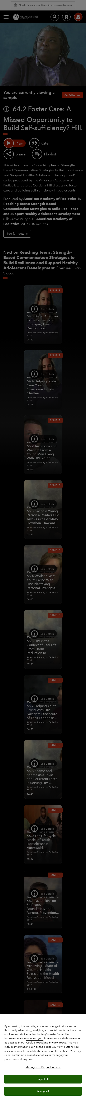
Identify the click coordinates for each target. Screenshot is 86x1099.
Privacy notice (57, 1043)
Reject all (43, 1079)
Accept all (43, 1091)
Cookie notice (34, 1043)
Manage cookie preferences (42, 1067)
